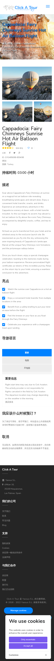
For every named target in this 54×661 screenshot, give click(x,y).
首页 (4, 43)
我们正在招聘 (8, 589)
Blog (4, 525)
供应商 (5, 575)
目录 (10, 43)
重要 (27, 352)
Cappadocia (28, 43)
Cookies (5, 548)
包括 (27, 360)
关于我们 (6, 511)
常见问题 (6, 520)
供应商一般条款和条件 (12, 552)
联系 (4, 516)
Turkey (17, 43)
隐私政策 (6, 543)
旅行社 (5, 584)
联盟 (4, 580)
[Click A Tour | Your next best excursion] (20, 8)
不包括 (27, 368)
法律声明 (6, 557)
